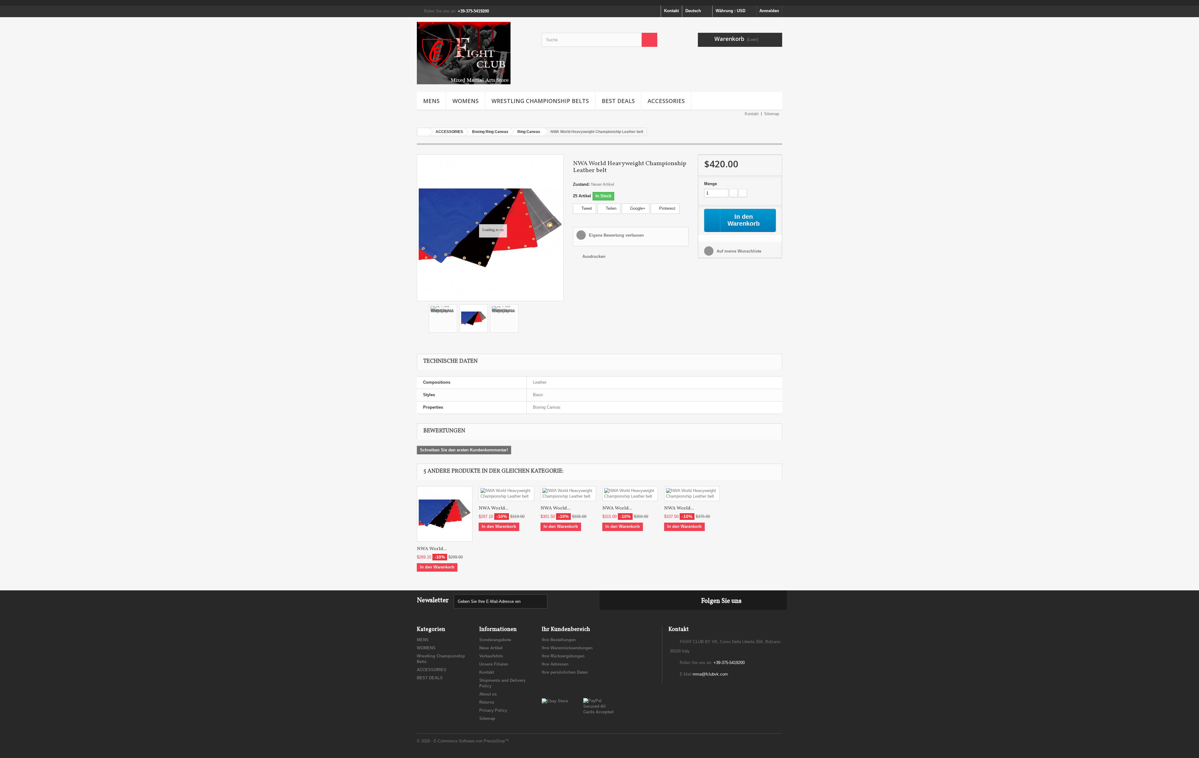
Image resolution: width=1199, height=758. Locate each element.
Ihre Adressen (555, 664)
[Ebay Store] (555, 700)
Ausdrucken (593, 256)
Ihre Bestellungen (559, 639)
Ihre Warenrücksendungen (567, 648)
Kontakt (671, 10)
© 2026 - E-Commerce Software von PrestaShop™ (463, 741)
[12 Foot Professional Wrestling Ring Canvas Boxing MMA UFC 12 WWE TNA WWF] (443, 318)
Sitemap (771, 113)
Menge (710, 183)
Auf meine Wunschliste (738, 251)
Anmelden (769, 10)
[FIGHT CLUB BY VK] (474, 53)
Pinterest (666, 208)
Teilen (610, 208)
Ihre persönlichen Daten (565, 672)
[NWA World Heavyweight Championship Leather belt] (444, 514)
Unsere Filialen (493, 664)
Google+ (637, 208)
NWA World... (432, 549)
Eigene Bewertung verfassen (616, 235)
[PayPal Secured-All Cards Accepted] (599, 706)
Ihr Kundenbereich (566, 629)
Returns (486, 702)
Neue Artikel (491, 648)
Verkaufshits (491, 656)
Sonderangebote (495, 639)
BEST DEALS (618, 101)
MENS (431, 101)
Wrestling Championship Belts (540, 101)
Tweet (586, 208)
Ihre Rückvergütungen (563, 656)
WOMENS (465, 101)
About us (488, 694)
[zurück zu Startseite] (423, 132)
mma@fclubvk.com (710, 674)
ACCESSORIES (666, 101)
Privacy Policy (493, 710)
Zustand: (581, 184)
